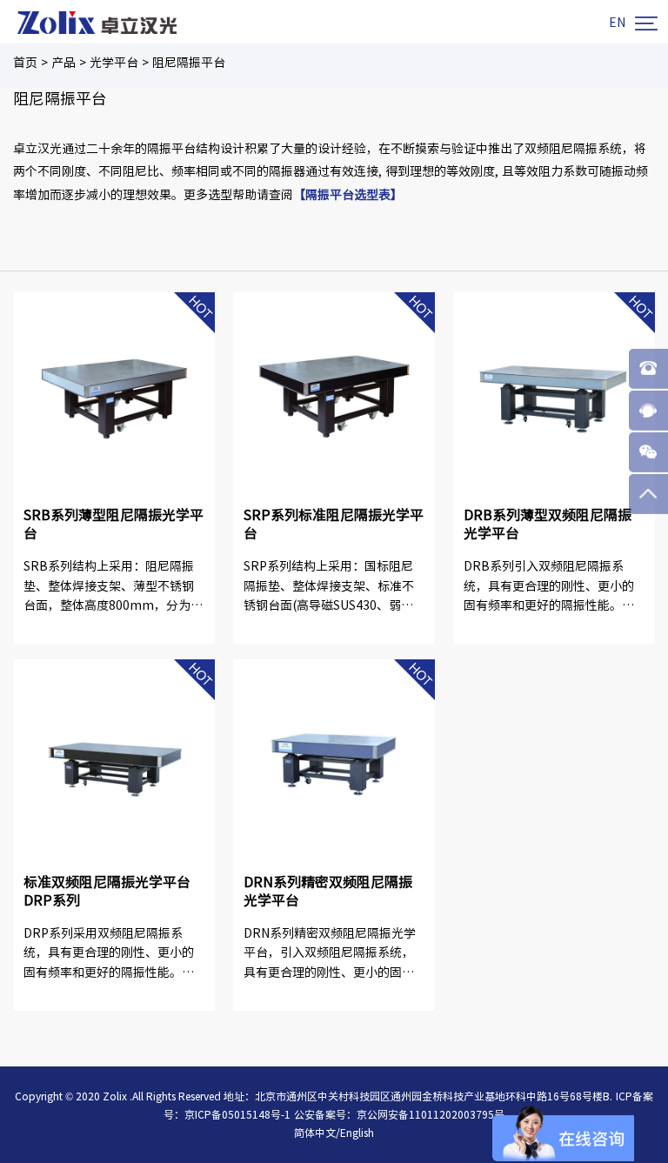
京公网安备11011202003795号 (430, 1114)
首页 (25, 63)
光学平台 (114, 63)
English (357, 1132)
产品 (63, 63)
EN (617, 23)
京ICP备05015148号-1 (237, 1114)
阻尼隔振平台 (188, 63)
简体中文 (315, 1132)
